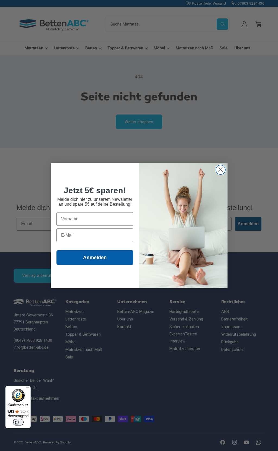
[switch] (18, 422)
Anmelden (95, 257)
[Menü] (27, 389)
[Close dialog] (220, 169)
